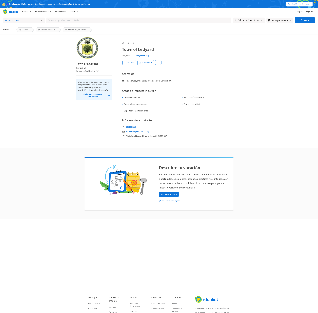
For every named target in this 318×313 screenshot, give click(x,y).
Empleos (112, 307)
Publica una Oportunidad (135, 305)
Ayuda (174, 303)
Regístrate (310, 11)
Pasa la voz (92, 308)
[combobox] (138, 20)
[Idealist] (10, 11)
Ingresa (300, 11)
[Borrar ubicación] (261, 20)
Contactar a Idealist (177, 310)
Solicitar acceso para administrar (92, 95)
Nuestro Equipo (157, 308)
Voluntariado (60, 11)
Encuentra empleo (42, 11)
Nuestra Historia (158, 303)
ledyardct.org (142, 56)
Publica (73, 11)
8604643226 (131, 127)
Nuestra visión (93, 303)
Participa (25, 11)
